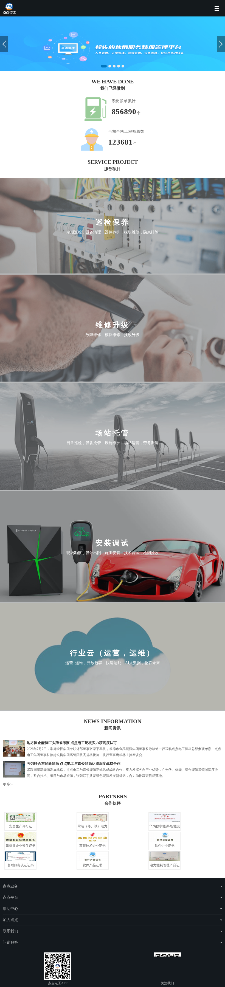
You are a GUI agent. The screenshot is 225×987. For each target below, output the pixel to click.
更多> (8, 784)
